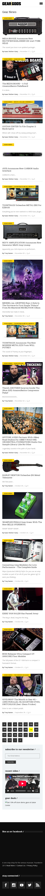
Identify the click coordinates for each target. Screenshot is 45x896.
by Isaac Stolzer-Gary (10, 51)
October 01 (19, 667)
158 (31, 724)
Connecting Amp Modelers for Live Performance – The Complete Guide (19, 566)
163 (20, 730)
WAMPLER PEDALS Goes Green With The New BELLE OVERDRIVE (22, 523)
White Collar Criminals (23, 102)
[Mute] (33, 791)
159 (36, 724)
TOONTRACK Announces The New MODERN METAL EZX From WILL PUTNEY (19, 345)
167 (4, 735)
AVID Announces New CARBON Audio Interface (20, 169)
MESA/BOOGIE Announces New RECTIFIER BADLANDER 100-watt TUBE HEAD (21, 41)
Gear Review (18, 59)
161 (10, 730)
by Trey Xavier (7, 253)
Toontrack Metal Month (24, 186)
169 (15, 735)
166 (36, 730)
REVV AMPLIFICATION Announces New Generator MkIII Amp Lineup (21, 244)
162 (15, 730)
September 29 (20, 712)
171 (25, 735)
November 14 (25, 137)
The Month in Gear (21, 675)
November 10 (25, 216)
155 (15, 724)
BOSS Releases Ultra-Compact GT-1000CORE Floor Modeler (18, 655)
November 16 (25, 94)
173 (36, 735)
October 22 (24, 533)
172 (31, 735)
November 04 (25, 356)
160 (4, 730)
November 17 (25, 51)
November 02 (19, 401)
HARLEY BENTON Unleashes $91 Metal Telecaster (21, 476)
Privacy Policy (32, 865)
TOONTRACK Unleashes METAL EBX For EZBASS (21, 206)
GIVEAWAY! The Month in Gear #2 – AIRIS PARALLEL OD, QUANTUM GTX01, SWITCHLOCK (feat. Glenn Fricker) (21, 701)
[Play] (8, 791)
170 (20, 735)
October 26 (19, 486)
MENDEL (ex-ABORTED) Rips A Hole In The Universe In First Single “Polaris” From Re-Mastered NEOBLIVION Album (21, 305)
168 (10, 735)
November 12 (25, 179)
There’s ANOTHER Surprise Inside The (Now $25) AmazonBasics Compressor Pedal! (20, 390)
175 (10, 740)
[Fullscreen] (37, 791)
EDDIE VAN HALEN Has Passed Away (20, 613)
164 (25, 730)
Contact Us (21, 865)
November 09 (19, 253)
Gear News (8, 18)
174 (4, 740)
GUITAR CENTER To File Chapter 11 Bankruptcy (19, 127)
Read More (10, 865)
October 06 (19, 581)
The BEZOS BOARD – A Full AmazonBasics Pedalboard (15, 85)
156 (20, 724)
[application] (22, 783)
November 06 (19, 316)
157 (25, 724)
